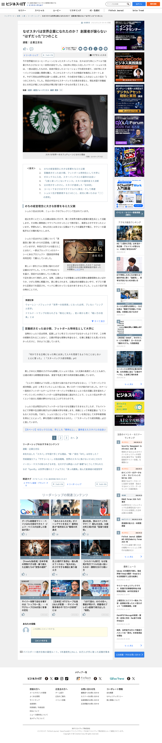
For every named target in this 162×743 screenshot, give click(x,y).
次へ (72, 437)
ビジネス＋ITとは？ (36, 5)
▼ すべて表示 (98, 321)
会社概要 (110, 692)
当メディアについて (37, 718)
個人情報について (113, 700)
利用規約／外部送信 (37, 707)
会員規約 (33, 703)
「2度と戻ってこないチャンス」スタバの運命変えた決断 (71, 180)
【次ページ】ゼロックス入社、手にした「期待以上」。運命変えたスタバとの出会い (65, 429)
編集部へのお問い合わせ (90, 692)
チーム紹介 (59, 692)
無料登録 (153, 4)
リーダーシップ (32, 55)
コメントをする (41, 640)
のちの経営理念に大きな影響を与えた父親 (64, 168)
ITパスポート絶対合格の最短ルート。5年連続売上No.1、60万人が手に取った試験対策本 (66, 651)
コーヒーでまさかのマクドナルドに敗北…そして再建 (70, 188)
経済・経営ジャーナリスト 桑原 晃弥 (43, 90)
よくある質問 (35, 696)
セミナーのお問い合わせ (90, 696)
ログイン (139, 4)
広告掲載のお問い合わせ (90, 703)
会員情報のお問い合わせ (90, 700)
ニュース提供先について (39, 714)
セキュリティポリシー (115, 696)
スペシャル (39, 10)
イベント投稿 (60, 700)
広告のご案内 (60, 696)
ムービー (57, 10)
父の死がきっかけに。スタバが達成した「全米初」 (68, 184)
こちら (77, 269)
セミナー (22, 10)
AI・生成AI (95, 10)
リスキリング (75, 10)
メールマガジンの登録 (38, 692)
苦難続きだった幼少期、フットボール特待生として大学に (72, 172)
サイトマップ (35, 700)
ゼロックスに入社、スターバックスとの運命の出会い (70, 176)
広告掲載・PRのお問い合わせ (128, 654)
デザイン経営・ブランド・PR (37, 484)
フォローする (49, 55)
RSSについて (34, 711)
